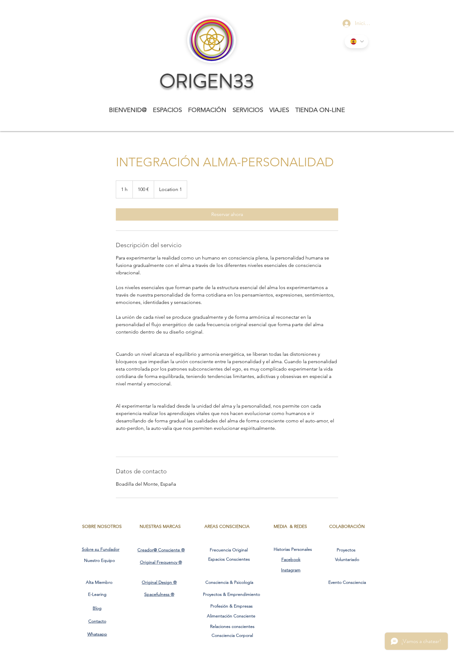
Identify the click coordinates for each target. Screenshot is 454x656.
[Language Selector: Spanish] (356, 41)
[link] (227, 214)
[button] (167, 110)
